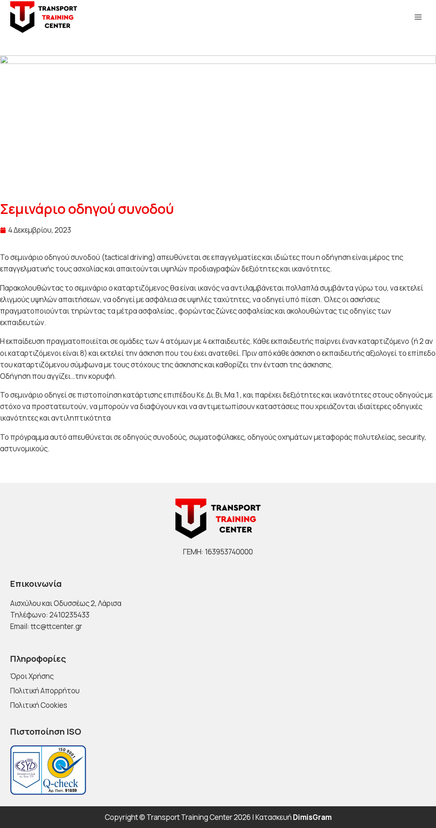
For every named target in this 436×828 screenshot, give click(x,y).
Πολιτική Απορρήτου (45, 690)
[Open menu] (418, 16)
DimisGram (312, 817)
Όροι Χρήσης (32, 676)
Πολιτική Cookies (38, 705)
